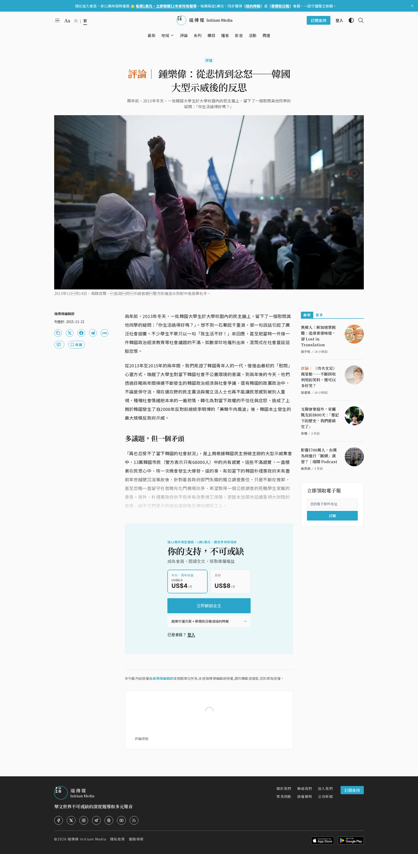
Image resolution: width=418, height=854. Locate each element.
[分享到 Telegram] (93, 333)
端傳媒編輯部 (162, 678)
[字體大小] (67, 20)
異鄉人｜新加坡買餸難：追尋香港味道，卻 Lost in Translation (318, 336)
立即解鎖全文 (209, 605)
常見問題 (283, 796)
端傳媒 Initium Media (86, 839)
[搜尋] (359, 20)
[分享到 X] (70, 333)
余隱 (304, 433)
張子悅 (305, 351)
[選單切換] (172, 35)
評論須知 (141, 738)
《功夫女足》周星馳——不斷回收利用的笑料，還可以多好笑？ (319, 376)
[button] (165, 35)
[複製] (58, 333)
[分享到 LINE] (104, 333)
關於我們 (283, 788)
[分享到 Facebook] (81, 333)
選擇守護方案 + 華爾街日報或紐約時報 (200, 621)
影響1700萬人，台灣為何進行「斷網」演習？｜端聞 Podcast (319, 455)
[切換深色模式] (349, 20)
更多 (319, 314)
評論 (209, 60)
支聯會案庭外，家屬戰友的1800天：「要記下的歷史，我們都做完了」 (320, 417)
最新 (307, 314)
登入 (191, 634)
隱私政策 (117, 839)
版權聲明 (304, 796)
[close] (412, 6)
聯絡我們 (304, 788)
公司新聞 (325, 796)
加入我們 (325, 788)
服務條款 (136, 839)
